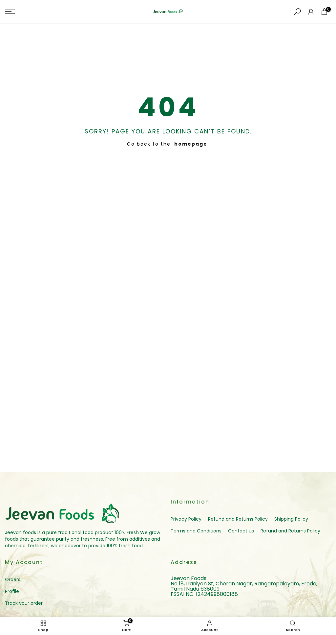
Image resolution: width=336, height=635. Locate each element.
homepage (190, 144)
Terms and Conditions (196, 531)
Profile (12, 591)
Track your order (24, 603)
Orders (12, 579)
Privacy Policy (186, 519)
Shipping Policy (291, 519)
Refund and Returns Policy (238, 519)
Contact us (241, 531)
